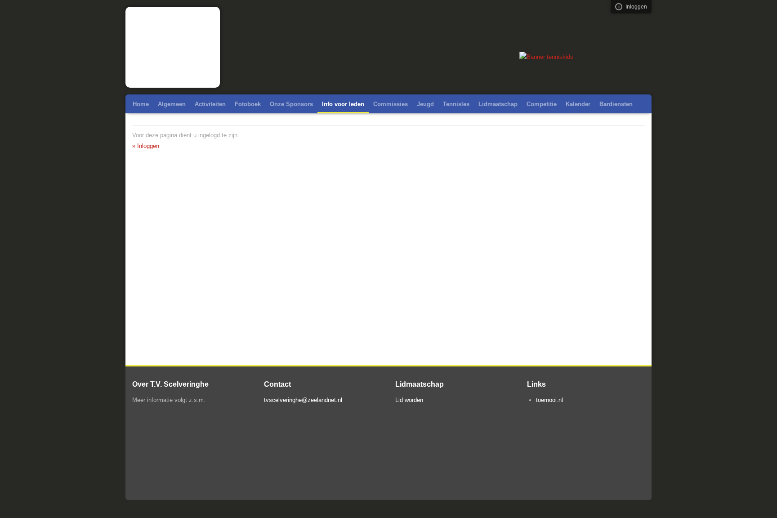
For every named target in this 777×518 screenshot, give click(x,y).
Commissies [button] (390, 104)
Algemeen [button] (172, 104)
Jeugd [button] (425, 104)
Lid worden (409, 400)
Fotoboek (248, 104)
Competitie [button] (542, 104)
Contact (232, 123)
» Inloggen (145, 146)
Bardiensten (616, 104)
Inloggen (636, 7)
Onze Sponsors (291, 104)
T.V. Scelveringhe (172, 47)
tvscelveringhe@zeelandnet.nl (303, 400)
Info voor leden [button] (343, 104)
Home (141, 104)
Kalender (578, 104)
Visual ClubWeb (618, 6)
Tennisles (456, 104)
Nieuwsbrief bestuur (160, 123)
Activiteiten (210, 104)
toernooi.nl (549, 400)
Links (205, 123)
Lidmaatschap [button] (498, 104)
